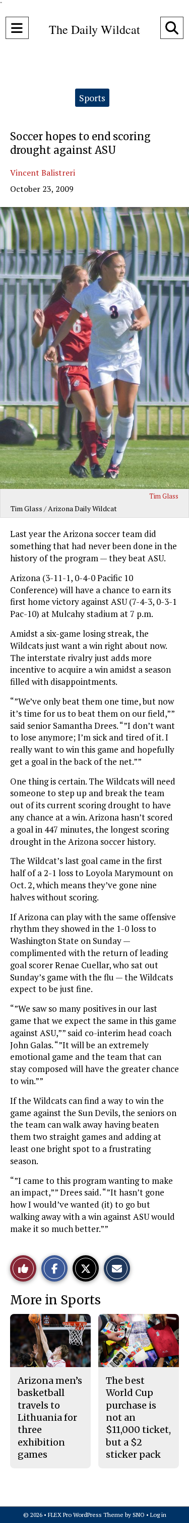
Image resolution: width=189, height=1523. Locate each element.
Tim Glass (163, 496)
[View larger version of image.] (94, 348)
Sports (92, 98)
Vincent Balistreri (42, 172)
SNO (139, 1514)
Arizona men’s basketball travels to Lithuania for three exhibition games (50, 1417)
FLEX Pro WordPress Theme (85, 1514)
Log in (158, 1514)
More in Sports (55, 1300)
